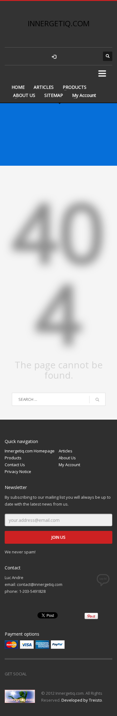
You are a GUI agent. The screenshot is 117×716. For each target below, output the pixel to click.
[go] (97, 399)
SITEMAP (53, 95)
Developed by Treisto (81, 700)
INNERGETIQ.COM (59, 23)
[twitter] (79, 56)
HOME (18, 87)
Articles (65, 451)
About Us (67, 458)
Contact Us (15, 464)
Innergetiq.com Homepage (30, 451)
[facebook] (67, 56)
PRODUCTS (74, 87)
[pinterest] (92, 56)
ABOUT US (24, 95)
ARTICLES (44, 87)
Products (13, 458)
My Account (84, 95)
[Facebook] (34, 673)
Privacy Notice (18, 471)
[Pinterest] (59, 673)
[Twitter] (46, 673)
